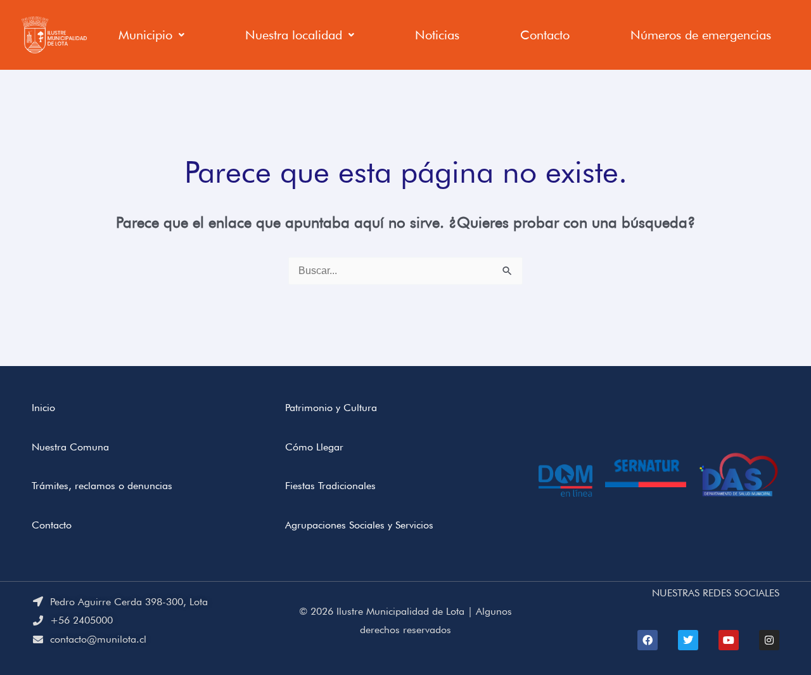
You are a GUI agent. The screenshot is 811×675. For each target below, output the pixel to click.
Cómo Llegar (314, 447)
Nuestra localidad (293, 35)
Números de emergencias (700, 35)
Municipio (145, 35)
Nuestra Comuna (70, 447)
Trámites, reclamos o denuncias (102, 486)
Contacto (545, 35)
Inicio (43, 408)
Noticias (437, 35)
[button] (151, 34)
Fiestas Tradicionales (330, 486)
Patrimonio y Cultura (331, 408)
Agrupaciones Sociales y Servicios (359, 525)
